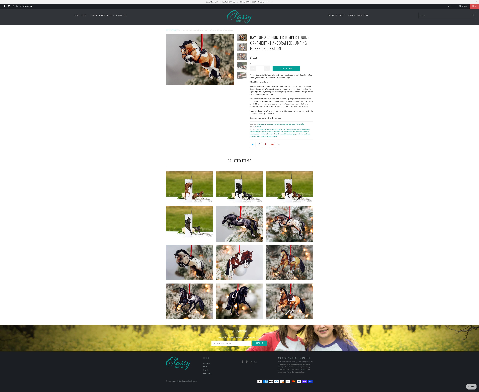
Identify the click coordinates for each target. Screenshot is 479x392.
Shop (84, 15)
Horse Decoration (299, 131)
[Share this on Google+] (272, 144)
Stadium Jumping (271, 136)
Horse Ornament (279, 134)
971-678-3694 (26, 6)
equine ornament (287, 131)
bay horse (260, 129)
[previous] (169, 59)
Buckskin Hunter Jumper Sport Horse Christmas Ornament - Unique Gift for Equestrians (289, 262)
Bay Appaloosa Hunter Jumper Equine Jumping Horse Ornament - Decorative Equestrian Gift (189, 262)
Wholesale (121, 15)
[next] (230, 59)
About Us (332, 15)
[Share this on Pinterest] (265, 144)
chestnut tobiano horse (258, 131)
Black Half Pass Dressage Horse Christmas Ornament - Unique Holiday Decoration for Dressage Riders (239, 301)
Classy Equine (176, 381)
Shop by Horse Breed (101, 15)
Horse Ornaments (272, 124)
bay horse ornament (271, 129)
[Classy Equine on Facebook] (4, 6)
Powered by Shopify (189, 381)
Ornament (257, 127)
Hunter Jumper (290, 134)
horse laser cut (268, 134)
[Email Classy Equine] (17, 6)
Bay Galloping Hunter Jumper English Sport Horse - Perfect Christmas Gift (289, 301)
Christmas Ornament (273, 131)
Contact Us (362, 15)
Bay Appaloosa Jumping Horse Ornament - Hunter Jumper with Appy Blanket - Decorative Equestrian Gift (289, 224)
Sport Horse (260, 136)
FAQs (341, 15)
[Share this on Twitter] (252, 144)
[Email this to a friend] (278, 144)
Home (77, 15)
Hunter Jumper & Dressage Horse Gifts (291, 124)
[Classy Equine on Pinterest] (8, 6)
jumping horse (300, 134)
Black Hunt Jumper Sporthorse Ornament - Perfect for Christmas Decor (189, 301)
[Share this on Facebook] (259, 144)
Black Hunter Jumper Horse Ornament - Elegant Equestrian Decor (239, 224)
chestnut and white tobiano (300, 129)
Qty (251, 63)
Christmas (261, 124)
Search (351, 15)
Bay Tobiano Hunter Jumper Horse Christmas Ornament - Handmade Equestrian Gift (239, 262)
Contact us (303, 369)
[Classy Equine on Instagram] (12, 6)
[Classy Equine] (239, 17)
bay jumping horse (284, 129)
